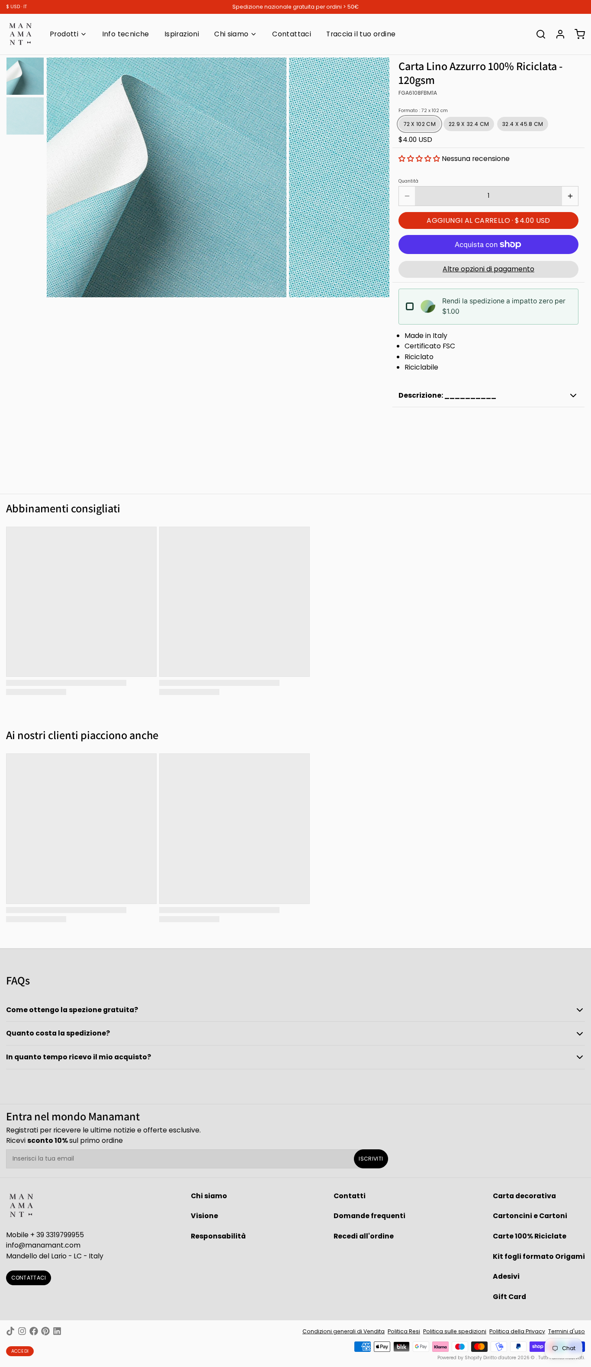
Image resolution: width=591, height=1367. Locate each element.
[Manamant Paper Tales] (20, 34)
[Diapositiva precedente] (59, 176)
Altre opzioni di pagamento (488, 269)
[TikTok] (10, 1331)
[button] (419, 159)
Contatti (350, 1196)
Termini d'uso (566, 1331)
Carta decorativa (524, 1196)
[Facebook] (33, 1331)
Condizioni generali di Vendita (343, 1331)
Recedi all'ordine (364, 1236)
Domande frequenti (369, 1216)
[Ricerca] (538, 34)
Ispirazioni (181, 34)
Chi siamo (231, 34)
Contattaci (291, 34)
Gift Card (509, 1297)
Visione (204, 1216)
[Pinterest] (45, 1331)
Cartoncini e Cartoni (530, 1216)
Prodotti (64, 34)
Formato (423, 111)
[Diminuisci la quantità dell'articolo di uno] (407, 196)
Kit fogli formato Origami (539, 1256)
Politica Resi (404, 1331)
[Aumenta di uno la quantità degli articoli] (570, 196)
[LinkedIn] (57, 1331)
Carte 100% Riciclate (529, 1236)
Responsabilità (218, 1236)
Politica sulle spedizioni (454, 1331)
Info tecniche (125, 34)
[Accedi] (557, 34)
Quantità (408, 181)
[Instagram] (22, 1331)
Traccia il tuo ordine (360, 34)
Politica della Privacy (517, 1331)
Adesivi (506, 1276)
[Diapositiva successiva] (377, 176)
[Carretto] (577, 34)
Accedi (20, 1351)
